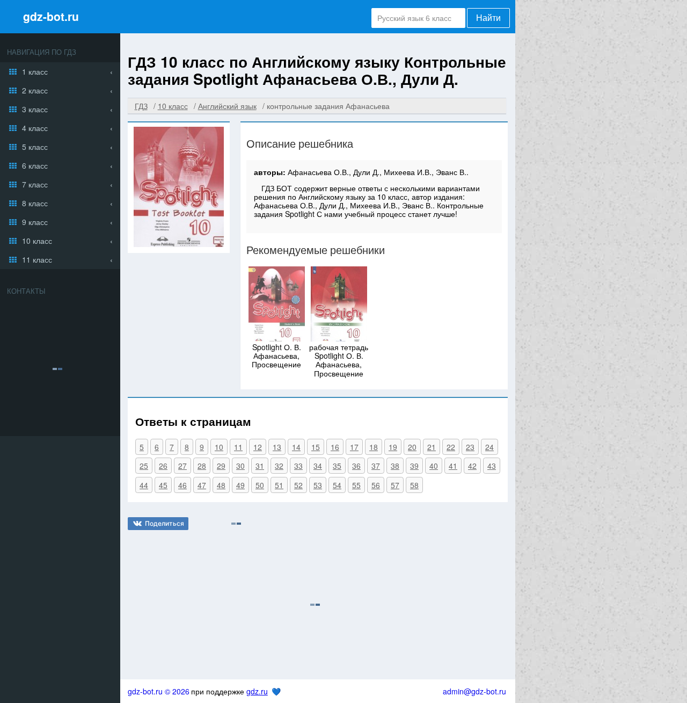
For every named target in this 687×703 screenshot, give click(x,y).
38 (395, 465)
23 (470, 446)
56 (375, 485)
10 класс (37, 240)
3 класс (35, 109)
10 (219, 446)
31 (259, 465)
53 (317, 485)
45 (163, 485)
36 (356, 465)
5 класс (35, 146)
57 (395, 485)
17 (354, 446)
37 (375, 465)
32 (279, 465)
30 (240, 465)
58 (414, 485)
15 (315, 446)
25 (144, 465)
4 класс (35, 127)
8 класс (35, 203)
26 (163, 465)
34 (317, 465)
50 (259, 485)
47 (202, 485)
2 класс (35, 90)
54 (337, 485)
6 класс (35, 165)
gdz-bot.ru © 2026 (158, 691)
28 (202, 465)
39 (414, 465)
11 (238, 446)
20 (412, 446)
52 (298, 485)
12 (257, 446)
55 (356, 485)
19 (393, 446)
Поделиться (164, 523)
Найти (488, 18)
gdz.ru (257, 691)
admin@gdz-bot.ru (474, 691)
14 (296, 446)
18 (373, 446)
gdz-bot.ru (51, 16)
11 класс (37, 259)
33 (298, 465)
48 (221, 485)
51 (279, 485)
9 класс (35, 221)
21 (431, 446)
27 (182, 465)
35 (337, 465)
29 (221, 465)
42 (472, 465)
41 (453, 465)
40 (433, 465)
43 (491, 465)
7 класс (35, 184)
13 (277, 446)
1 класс (35, 71)
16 (335, 446)
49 (240, 485)
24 (489, 446)
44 (144, 485)
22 (451, 446)
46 (182, 485)
